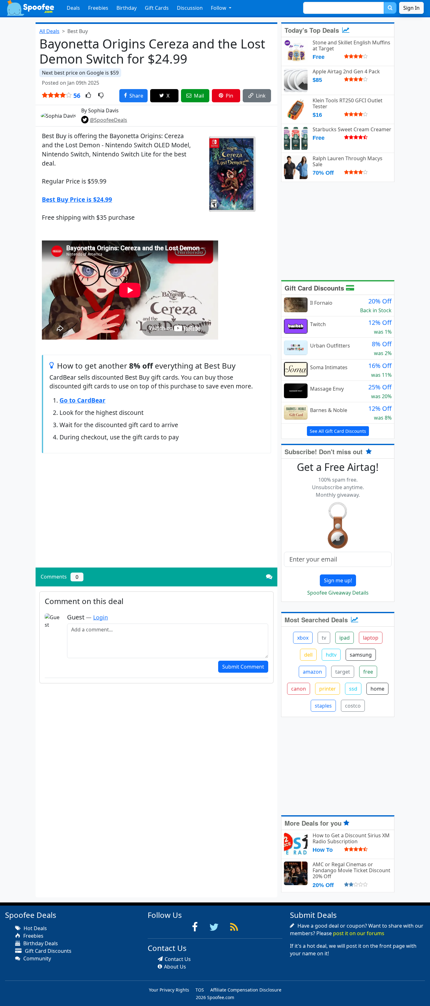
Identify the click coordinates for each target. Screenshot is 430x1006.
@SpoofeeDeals (108, 119)
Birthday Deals (40, 943)
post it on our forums (358, 933)
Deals (73, 7)
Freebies (98, 7)
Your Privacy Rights (169, 990)
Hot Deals (34, 928)
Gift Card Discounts (315, 287)
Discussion (190, 7)
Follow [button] (219, 7)
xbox (302, 637)
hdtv (331, 654)
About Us (175, 966)
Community (36, 958)
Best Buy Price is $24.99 (77, 199)
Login (100, 617)
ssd (353, 688)
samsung (361, 654)
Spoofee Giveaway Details (338, 592)
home (377, 688)
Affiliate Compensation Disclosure (245, 990)
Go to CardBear (82, 400)
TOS (199, 990)
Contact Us (178, 959)
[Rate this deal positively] (88, 96)
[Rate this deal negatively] (100, 96)
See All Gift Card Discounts (338, 431)
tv (324, 637)
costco (353, 705)
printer (327, 688)
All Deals (49, 31)
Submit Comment (243, 666)
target (342, 671)
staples (323, 705)
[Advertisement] (156, 519)
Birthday (126, 7)
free (368, 671)
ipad (344, 637)
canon (298, 688)
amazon (312, 671)
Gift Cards (157, 7)
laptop (370, 637)
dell (308, 654)
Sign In (411, 7)
